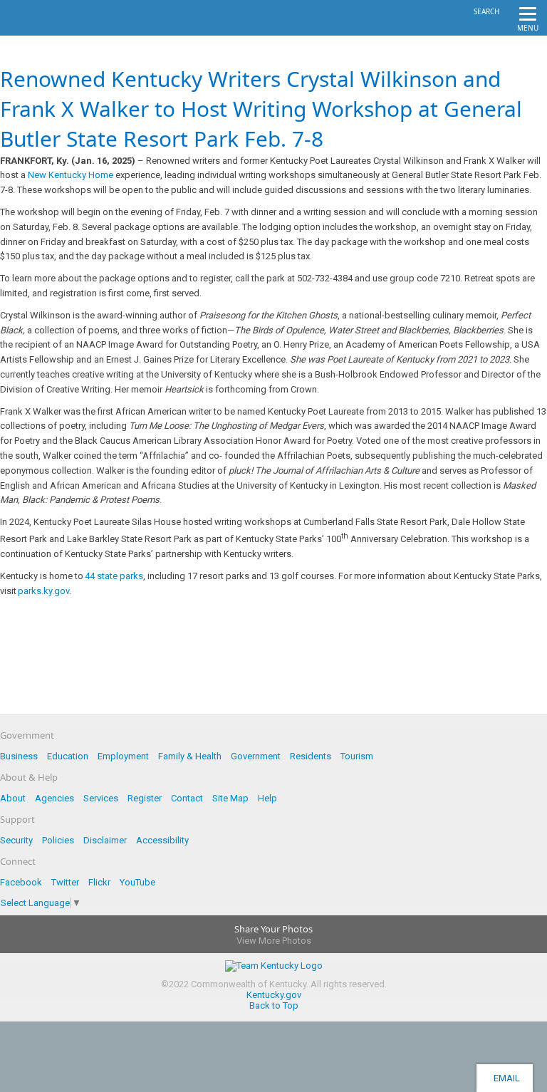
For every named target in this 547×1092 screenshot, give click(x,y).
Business (19, 756)
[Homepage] (67, 31)
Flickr (99, 882)
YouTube (137, 882)
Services (100, 798)
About (13, 798)
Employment (123, 756)
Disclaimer (105, 840)
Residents (310, 756)
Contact (187, 798)
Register (144, 798)
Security (16, 840)
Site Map (230, 798)
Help (267, 798)
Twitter (65, 882)
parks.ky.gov (43, 591)
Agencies (54, 798)
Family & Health (190, 756)
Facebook (21, 882)
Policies (58, 840)
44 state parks (114, 576)
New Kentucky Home (70, 175)
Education (67, 756)
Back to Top (273, 1005)
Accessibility (162, 840)
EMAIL (504, 1078)
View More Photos (273, 940)
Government (256, 756)
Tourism (356, 756)
